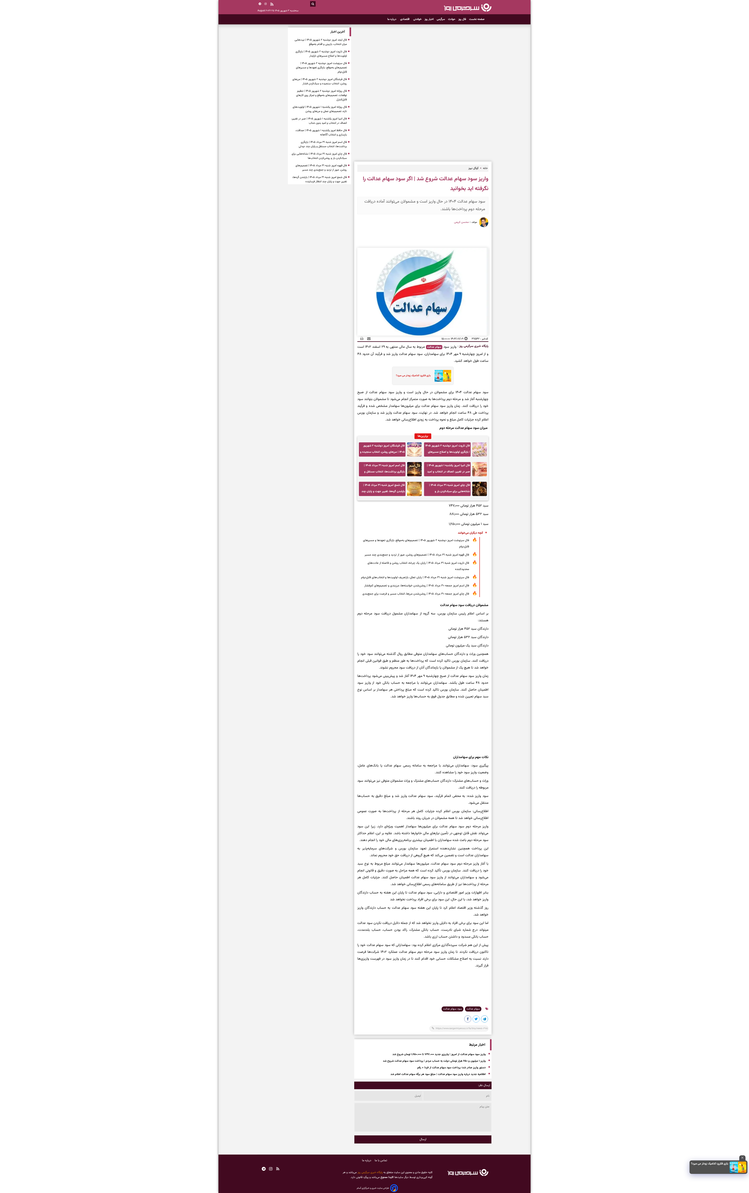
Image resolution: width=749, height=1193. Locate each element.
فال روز (462, 19)
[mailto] (368, 339)
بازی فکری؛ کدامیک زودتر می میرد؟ (709, 1164)
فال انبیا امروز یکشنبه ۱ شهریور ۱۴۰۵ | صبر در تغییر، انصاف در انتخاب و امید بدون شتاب (448, 469)
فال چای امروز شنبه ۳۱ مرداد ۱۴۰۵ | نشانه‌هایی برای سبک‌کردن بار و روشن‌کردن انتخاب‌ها (449, 489)
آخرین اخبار (337, 31)
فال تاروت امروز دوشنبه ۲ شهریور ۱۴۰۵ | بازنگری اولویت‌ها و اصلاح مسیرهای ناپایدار (447, 450)
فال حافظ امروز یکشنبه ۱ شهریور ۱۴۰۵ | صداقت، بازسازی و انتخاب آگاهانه (321, 132)
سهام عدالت (434, 347)
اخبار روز (429, 19)
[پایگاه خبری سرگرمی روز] (468, 7)
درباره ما (392, 19)
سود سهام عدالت (452, 1009)
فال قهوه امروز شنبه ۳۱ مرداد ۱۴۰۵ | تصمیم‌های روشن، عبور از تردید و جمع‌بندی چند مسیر (417, 555)
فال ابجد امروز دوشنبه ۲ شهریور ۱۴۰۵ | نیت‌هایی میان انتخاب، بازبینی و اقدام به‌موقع (321, 42)
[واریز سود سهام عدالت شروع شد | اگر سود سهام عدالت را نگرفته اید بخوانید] (484, 1019)
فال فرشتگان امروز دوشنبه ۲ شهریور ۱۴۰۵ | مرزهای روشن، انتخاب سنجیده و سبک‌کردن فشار (382, 450)
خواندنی (417, 19)
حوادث (451, 19)
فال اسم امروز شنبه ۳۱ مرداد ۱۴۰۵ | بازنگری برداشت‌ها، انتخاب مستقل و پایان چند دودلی (384, 469)
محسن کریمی (461, 222)
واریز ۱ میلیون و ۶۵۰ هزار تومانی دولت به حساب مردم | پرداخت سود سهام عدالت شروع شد (434, 1061)
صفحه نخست (477, 19)
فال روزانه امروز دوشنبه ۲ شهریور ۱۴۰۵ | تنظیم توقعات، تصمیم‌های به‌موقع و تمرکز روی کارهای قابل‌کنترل (321, 95)
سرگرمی (441, 19)
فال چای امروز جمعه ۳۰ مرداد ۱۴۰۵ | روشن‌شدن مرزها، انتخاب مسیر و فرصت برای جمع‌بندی (415, 594)
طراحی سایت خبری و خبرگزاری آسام (373, 1188)
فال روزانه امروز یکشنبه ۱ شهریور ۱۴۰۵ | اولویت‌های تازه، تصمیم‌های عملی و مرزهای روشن (320, 109)
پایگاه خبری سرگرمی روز (473, 346)
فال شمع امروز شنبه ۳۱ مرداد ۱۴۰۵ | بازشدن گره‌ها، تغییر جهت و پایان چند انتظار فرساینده (383, 489)
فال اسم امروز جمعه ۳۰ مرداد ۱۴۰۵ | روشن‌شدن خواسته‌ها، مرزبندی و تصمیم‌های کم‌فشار (416, 585)
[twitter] (476, 1019)
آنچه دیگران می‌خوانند (470, 533)
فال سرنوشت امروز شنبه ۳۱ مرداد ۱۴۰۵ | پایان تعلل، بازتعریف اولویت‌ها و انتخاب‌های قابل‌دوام (415, 577)
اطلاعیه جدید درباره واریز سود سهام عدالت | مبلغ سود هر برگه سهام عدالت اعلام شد (438, 1074)
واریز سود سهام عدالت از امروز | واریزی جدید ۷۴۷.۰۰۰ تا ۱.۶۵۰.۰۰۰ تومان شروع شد (439, 1054)
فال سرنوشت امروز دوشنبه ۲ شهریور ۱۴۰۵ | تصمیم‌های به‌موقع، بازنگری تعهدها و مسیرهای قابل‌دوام (416, 543)
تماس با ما (381, 1160)
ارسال (423, 1139)
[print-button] (362, 338)
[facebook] (468, 1019)
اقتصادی (405, 19)
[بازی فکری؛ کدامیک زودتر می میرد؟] (738, 1167)
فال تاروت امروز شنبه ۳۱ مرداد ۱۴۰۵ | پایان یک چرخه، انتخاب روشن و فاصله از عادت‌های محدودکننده (418, 566)
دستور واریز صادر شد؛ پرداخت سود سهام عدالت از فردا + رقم (451, 1068)
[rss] (272, 5)
